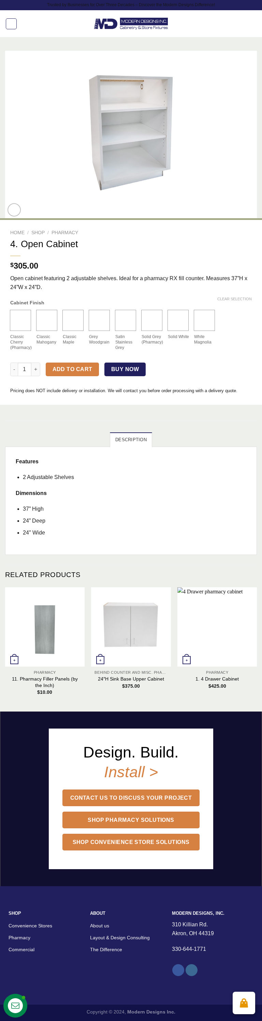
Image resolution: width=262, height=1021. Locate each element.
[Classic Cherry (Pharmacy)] (20, 320)
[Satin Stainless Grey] (125, 320)
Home (17, 232)
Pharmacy (65, 232)
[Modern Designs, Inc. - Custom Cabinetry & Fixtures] (131, 23)
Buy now (125, 369)
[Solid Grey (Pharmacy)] (152, 320)
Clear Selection (234, 299)
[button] (244, 1003)
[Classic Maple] (73, 320)
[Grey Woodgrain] (99, 320)
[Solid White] (178, 320)
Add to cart (72, 369)
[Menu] (11, 23)
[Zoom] (14, 210)
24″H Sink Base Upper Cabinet (131, 679)
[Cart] (253, 23)
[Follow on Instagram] (192, 970)
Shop (38, 232)
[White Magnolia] (204, 320)
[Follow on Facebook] (178, 970)
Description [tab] (131, 439)
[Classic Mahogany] (47, 320)
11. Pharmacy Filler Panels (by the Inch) (45, 682)
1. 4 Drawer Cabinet (217, 679)
